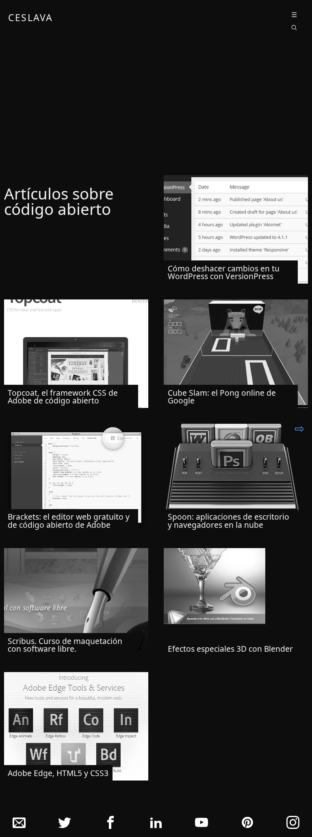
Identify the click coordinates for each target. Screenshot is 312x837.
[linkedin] (156, 824)
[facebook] (110, 824)
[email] (19, 824)
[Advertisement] (156, 107)
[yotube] (201, 824)
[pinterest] (247, 824)
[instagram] (292, 824)
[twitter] (64, 824)
